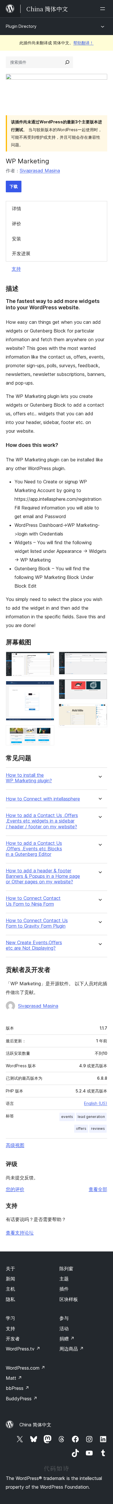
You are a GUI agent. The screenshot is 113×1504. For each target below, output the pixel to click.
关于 (10, 1268)
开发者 (13, 1339)
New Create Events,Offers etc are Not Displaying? (34, 945)
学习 (10, 1318)
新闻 (10, 1279)
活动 (64, 1328)
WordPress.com (25, 1368)
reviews (98, 1128)
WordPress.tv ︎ (23, 1349)
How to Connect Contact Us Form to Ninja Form (33, 901)
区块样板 (68, 1299)
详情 (16, 208)
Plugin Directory (21, 26)
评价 (16, 223)
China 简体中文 (35, 1425)
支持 (16, 269)
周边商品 (71, 1349)
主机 (10, 1289)
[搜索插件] (67, 62)
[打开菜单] (103, 8)
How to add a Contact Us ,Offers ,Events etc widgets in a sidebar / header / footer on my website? (42, 821)
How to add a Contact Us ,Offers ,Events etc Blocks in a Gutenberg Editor (34, 848)
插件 (64, 1289)
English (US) (95, 1103)
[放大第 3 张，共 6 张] (46, 733)
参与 (64, 1318)
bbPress (17, 1388)
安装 (16, 239)
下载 (14, 186)
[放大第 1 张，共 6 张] (46, 659)
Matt (14, 1378)
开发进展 (21, 253)
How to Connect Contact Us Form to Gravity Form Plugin (37, 923)
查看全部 (98, 1189)
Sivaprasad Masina (40, 170)
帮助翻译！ (83, 42)
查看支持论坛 (20, 1233)
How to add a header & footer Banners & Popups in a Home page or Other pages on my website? (43, 876)
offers (81, 1128)
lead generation (91, 1116)
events (67, 1116)
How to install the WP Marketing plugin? (29, 777)
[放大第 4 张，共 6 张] (99, 659)
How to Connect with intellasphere (43, 799)
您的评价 (15, 1189)
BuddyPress (21, 1398)
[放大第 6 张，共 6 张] (99, 711)
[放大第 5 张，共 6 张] (99, 687)
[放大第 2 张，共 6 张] (46, 689)
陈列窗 (66, 1268)
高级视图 (15, 1145)
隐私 (10, 1299)
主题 (64, 1279)
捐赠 (66, 1339)
